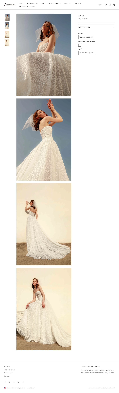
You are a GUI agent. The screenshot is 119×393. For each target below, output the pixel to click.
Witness (78, 3)
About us (7, 366)
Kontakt (68, 3)
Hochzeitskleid (54, 3)
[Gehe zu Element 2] (7, 25)
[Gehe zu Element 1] (7, 17)
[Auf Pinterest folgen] (14, 382)
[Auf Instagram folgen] (9, 382)
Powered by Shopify (109, 388)
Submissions (8, 373)
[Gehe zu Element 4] (7, 42)
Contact (6, 376)
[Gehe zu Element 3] (7, 34)
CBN (42, 3)
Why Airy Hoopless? (27, 6)
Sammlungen (32, 3)
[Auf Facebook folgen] (5, 382)
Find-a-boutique (9, 370)
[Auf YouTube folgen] (19, 382)
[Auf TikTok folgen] (23, 382)
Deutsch (30, 388)
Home (21, 3)
